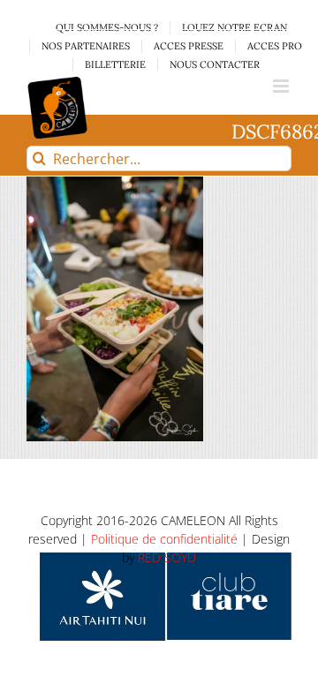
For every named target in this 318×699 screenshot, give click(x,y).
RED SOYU (167, 557)
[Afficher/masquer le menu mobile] (282, 86)
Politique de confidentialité (164, 538)
